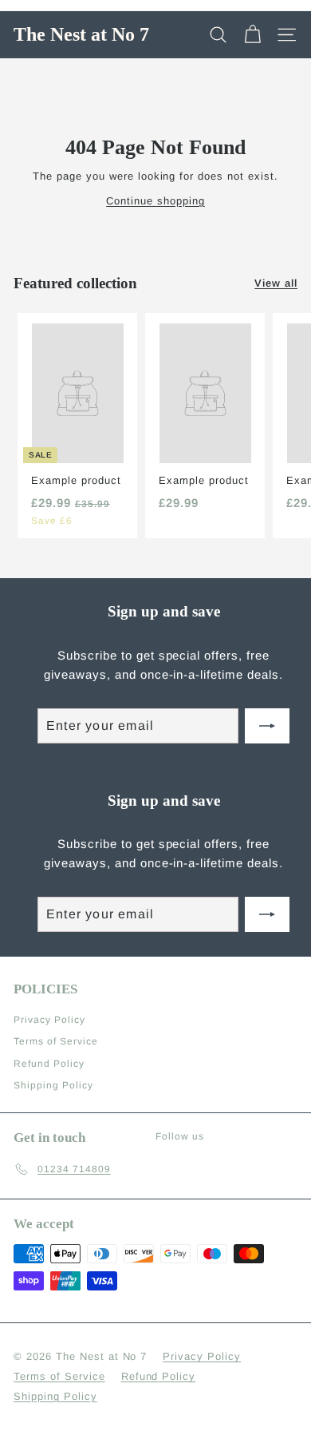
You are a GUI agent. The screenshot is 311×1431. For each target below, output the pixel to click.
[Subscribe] (267, 725)
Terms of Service (56, 1041)
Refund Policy (49, 1063)
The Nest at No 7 (81, 34)
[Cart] (252, 34)
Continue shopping (155, 201)
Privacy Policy (49, 1019)
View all (275, 283)
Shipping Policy (53, 1085)
